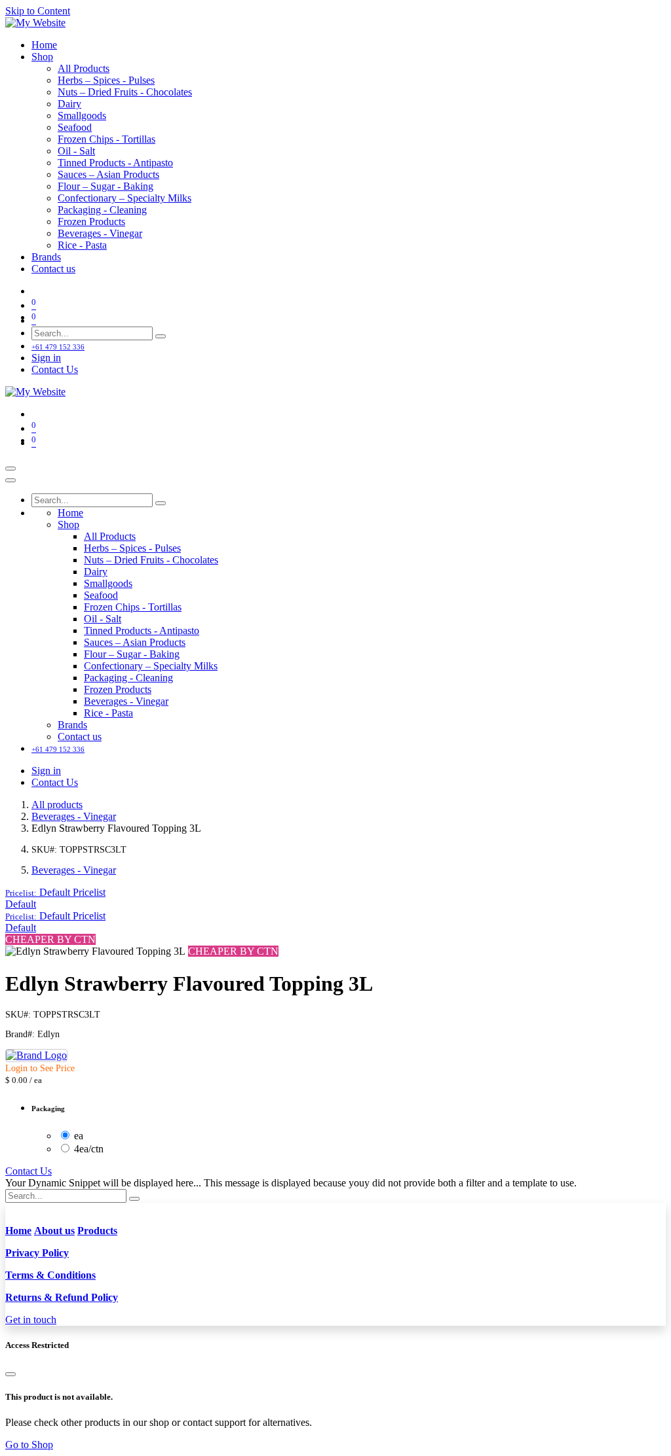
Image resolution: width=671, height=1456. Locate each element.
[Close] (10, 480)
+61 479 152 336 (58, 347)
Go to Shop (29, 1444)
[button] (55, 892)
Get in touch (30, 1319)
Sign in (46, 357)
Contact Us (54, 369)
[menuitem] (44, 44)
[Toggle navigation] (10, 469)
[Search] (160, 336)
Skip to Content (37, 10)
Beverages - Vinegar (73, 816)
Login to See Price (40, 1068)
